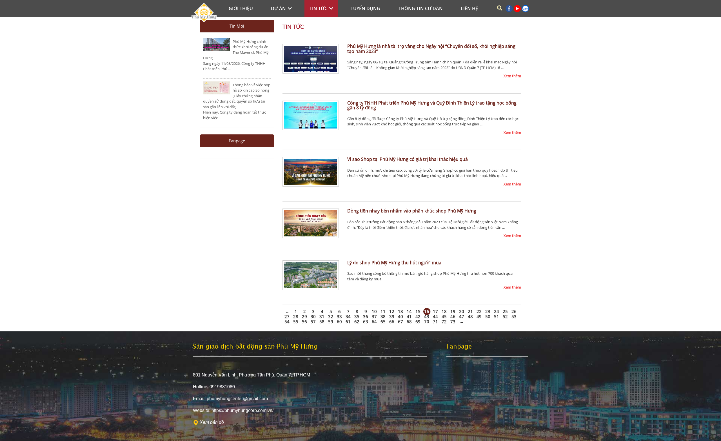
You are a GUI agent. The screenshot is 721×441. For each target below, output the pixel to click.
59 (330, 321)
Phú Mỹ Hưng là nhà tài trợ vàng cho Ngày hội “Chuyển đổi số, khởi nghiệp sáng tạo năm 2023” (431, 48)
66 (391, 321)
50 (487, 316)
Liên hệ (469, 8)
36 (365, 316)
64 (374, 321)
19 (452, 311)
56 (304, 321)
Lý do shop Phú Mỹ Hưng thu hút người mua (394, 263)
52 (505, 316)
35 (356, 316)
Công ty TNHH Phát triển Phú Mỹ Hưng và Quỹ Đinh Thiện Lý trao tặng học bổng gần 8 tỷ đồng (432, 105)
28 (295, 316)
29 (304, 316)
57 (313, 321)
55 (295, 321)
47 (461, 316)
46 (452, 316)
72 (444, 321)
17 (435, 311)
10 (374, 311)
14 (409, 311)
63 (365, 321)
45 (444, 316)
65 (383, 321)
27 (287, 316)
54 (287, 321)
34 (348, 316)
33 (339, 316)
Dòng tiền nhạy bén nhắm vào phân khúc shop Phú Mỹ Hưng (411, 211)
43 (426, 316)
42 (417, 316)
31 (321, 316)
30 (313, 316)
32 (330, 316)
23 (487, 311)
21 (470, 311)
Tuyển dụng (365, 8)
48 (470, 316)
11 (383, 311)
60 (339, 321)
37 (374, 316)
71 (435, 321)
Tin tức (319, 8)
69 (417, 321)
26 (514, 311)
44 (435, 316)
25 (505, 311)
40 (400, 316)
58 (321, 321)
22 (479, 311)
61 (348, 321)
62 (356, 321)
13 (400, 311)
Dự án (279, 8)
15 (417, 311)
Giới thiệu (241, 8)
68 (409, 321)
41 (409, 316)
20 (461, 311)
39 (391, 316)
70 (426, 321)
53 (514, 316)
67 (400, 321)
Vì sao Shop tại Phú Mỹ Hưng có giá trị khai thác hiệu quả (407, 159)
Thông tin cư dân (421, 8)
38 (383, 316)
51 (496, 316)
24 (496, 311)
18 (444, 311)
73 (452, 321)
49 (479, 316)
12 (391, 311)
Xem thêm (512, 75)
